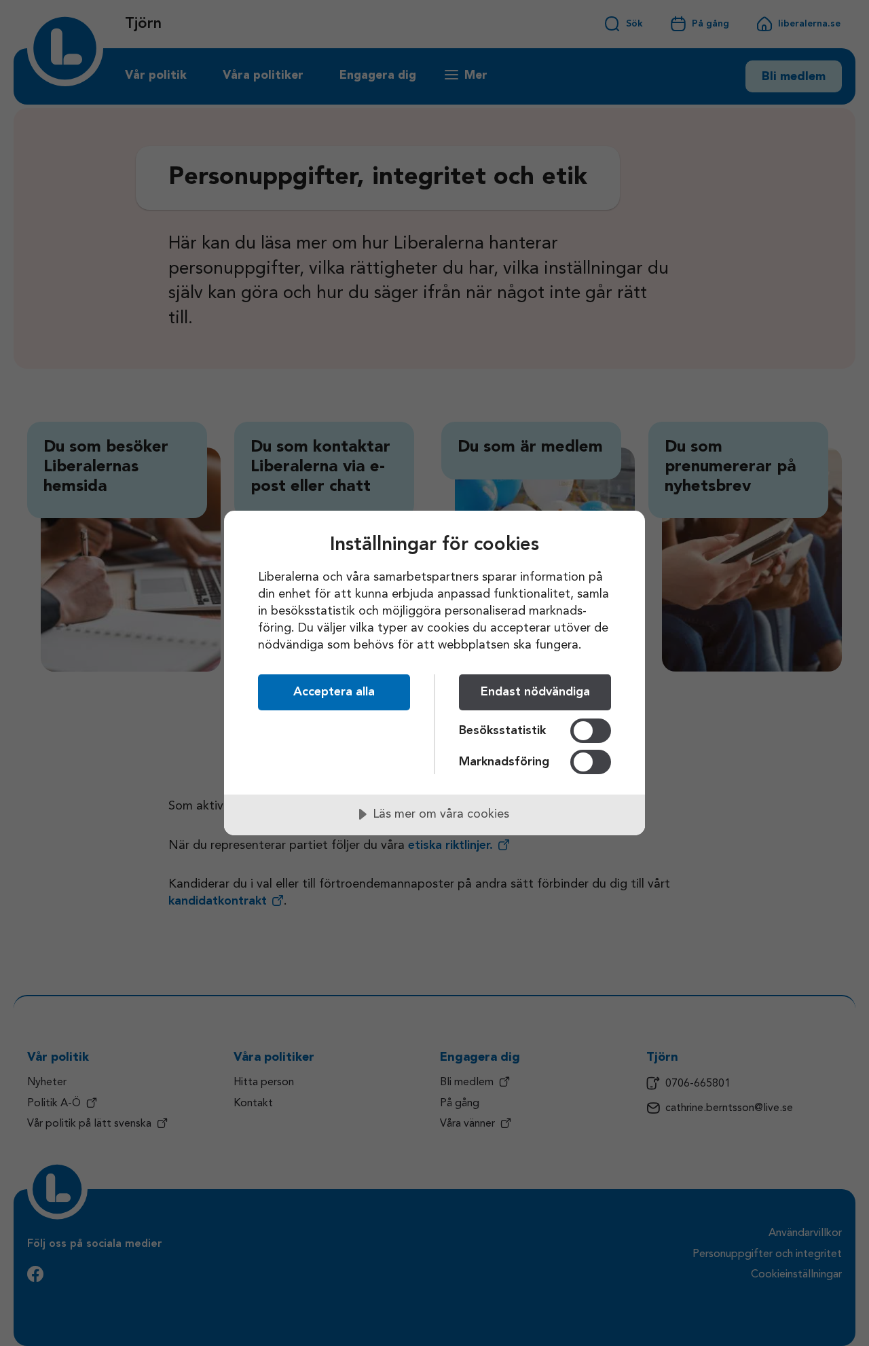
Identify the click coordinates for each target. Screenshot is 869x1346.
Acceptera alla (334, 692)
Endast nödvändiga (535, 692)
